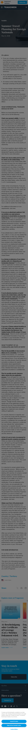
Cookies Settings (14, 729)
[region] (14, 720)
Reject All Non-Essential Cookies (14, 725)
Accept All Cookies (14, 721)
